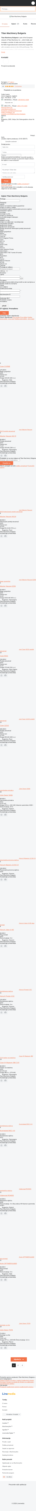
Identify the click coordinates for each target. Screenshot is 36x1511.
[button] (33, 3)
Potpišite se (6, 463)
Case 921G (4, 656)
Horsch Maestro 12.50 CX (9, 865)
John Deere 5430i (6, 795)
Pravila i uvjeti (6, 1442)
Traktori (2, 1380)
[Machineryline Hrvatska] (13, 3)
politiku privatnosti (23, 184)
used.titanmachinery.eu (8, 109)
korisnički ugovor (6, 185)
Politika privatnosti (7, 1445)
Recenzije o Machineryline (10, 1452)
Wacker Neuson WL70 (8, 436)
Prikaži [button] (15, 100)
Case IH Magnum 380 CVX (9, 1063)
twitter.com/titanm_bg (8, 112)
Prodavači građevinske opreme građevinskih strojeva (16, 1387)
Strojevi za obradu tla (13, 1382)
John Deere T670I (6, 1330)
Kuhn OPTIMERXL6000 (8, 1263)
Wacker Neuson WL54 (8, 517)
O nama (4, 1403)
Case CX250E (5, 366)
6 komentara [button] (18, 86)
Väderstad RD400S (7, 1195)
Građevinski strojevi (27, 1380)
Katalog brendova (7, 1455)
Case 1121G (4, 725)
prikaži (4, 306)
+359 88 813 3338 (23, 100)
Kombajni (3, 1382)
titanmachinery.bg (6, 107)
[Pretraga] (33, 9)
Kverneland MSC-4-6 (7, 1131)
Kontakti (4, 1410)
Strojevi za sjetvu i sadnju (13, 1380)
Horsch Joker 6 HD (7, 930)
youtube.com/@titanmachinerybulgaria (13, 114)
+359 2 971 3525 (22, 106)
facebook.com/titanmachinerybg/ (11, 111)
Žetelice (11, 1383)
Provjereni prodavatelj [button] (8, 66)
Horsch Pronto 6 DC (7, 996)
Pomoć (4, 1406)
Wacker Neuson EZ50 (8, 586)
